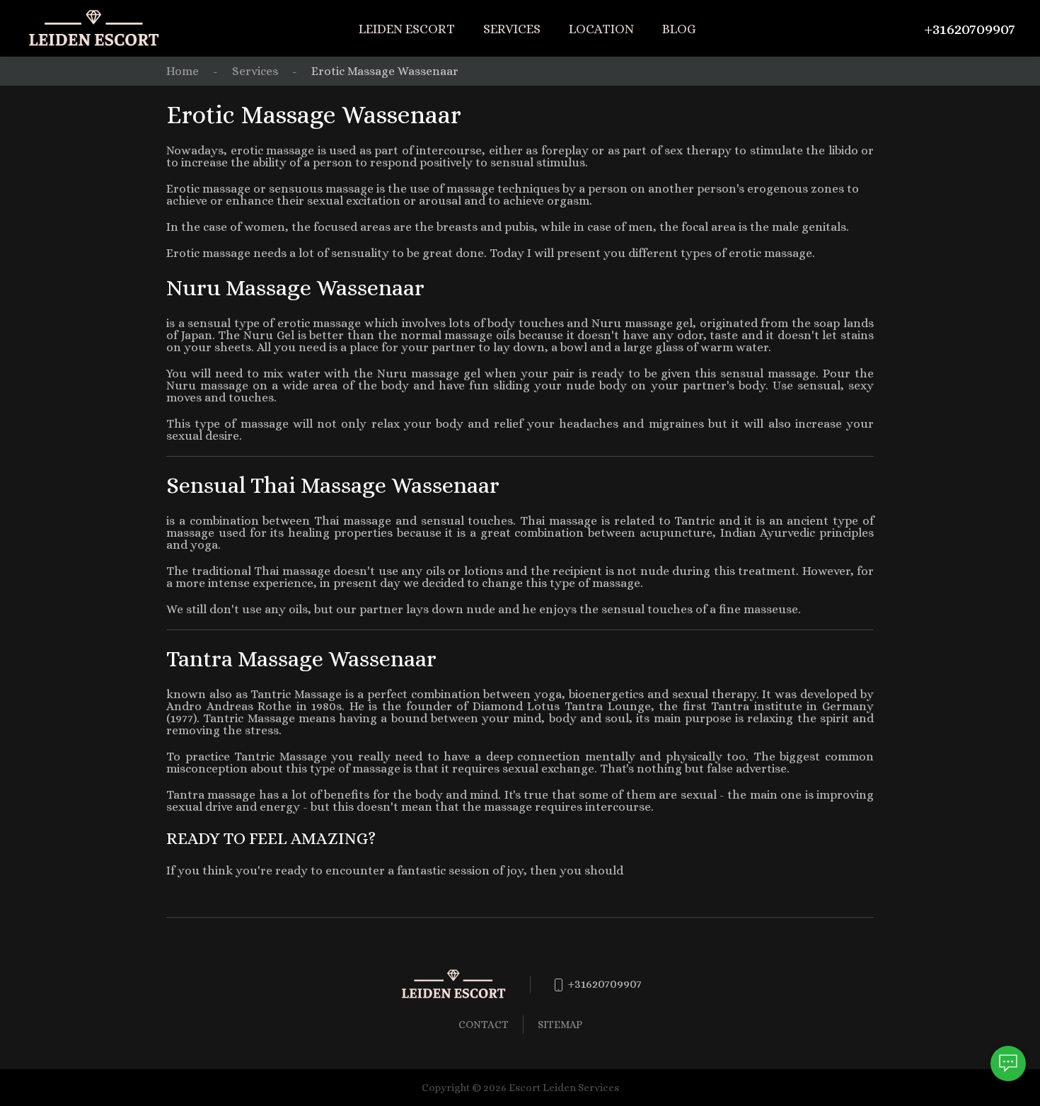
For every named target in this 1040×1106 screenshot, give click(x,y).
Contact (483, 1024)
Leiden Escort (407, 28)
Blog (679, 28)
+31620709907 (969, 29)
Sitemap (560, 1024)
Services (512, 28)
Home (182, 71)
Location (601, 28)
